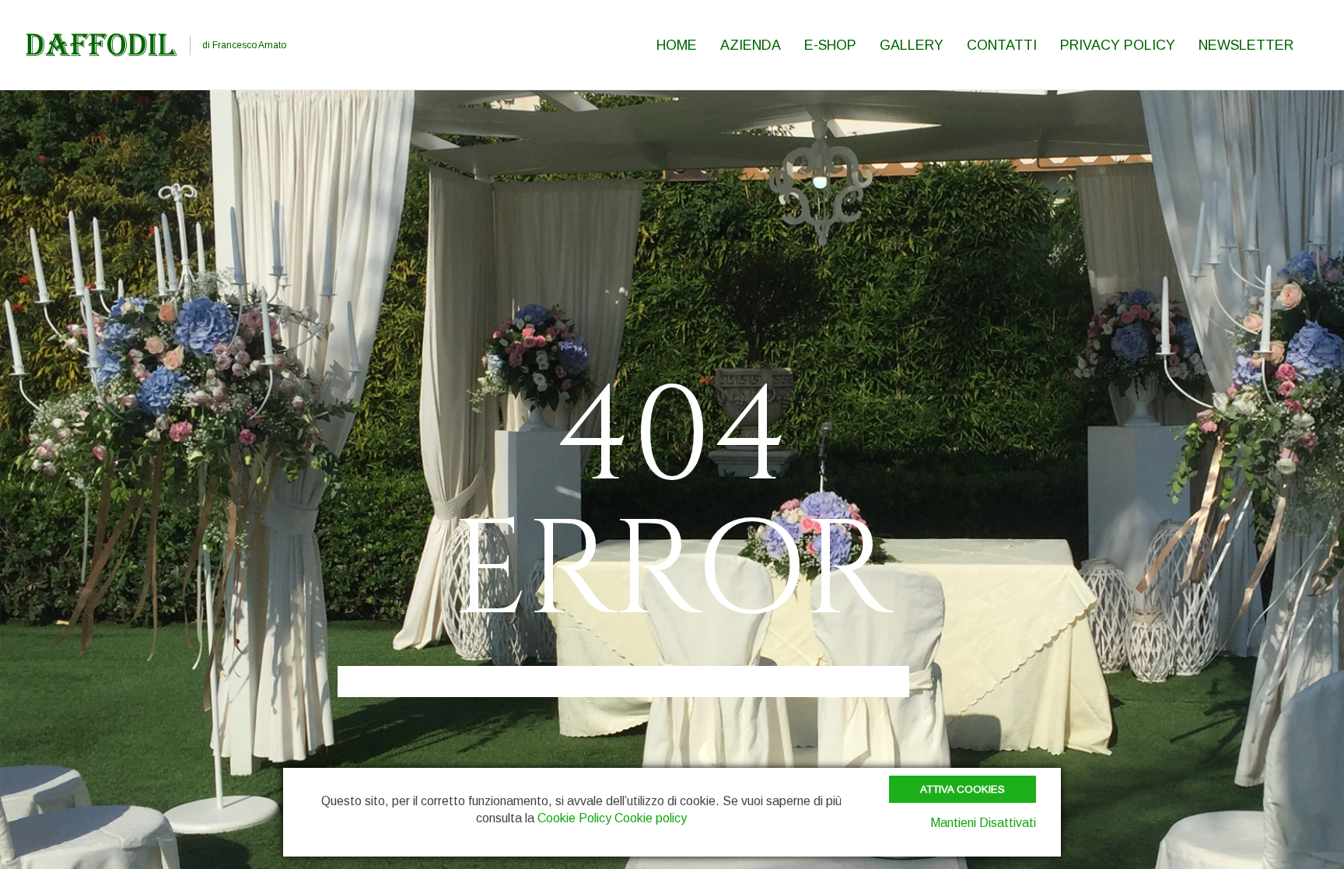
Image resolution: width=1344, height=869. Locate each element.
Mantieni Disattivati (983, 822)
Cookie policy (650, 818)
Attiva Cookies (962, 789)
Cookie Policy (574, 818)
